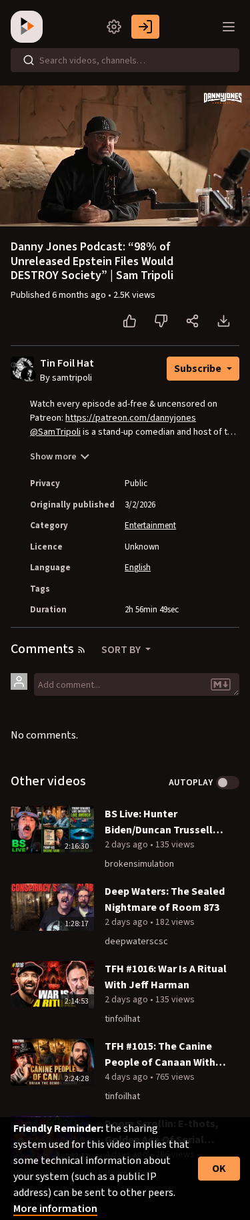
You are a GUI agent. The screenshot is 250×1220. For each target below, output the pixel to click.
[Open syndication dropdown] (81, 650)
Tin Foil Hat (67, 364)
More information (55, 1208)
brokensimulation (139, 864)
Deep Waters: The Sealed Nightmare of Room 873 (165, 899)
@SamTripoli (55, 432)
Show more (53, 456)
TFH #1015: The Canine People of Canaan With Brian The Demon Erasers (165, 1054)
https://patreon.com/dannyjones (130, 418)
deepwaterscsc (136, 941)
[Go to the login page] (145, 27)
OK (219, 1168)
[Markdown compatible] (221, 684)
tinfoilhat (122, 1019)
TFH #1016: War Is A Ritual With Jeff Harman (166, 977)
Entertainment (150, 526)
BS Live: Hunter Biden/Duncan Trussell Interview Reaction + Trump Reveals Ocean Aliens (159, 822)
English (138, 568)
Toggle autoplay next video (227, 782)
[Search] (29, 60)
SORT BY (122, 649)
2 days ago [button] (127, 844)
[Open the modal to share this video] (192, 321)
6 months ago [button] (80, 295)
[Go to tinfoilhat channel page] (29, 374)
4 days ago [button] (127, 1077)
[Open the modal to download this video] (223, 321)
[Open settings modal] (114, 27)
